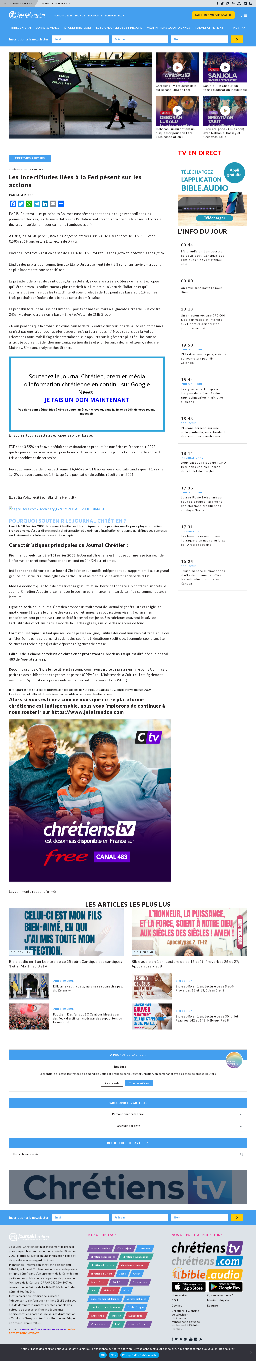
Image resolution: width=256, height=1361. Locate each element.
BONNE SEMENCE (48, 27)
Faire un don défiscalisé (213, 15)
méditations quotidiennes (105, 1307)
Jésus (122, 1273)
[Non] (251, 1352)
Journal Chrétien (60, 526)
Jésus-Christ (98, 1282)
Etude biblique (136, 1307)
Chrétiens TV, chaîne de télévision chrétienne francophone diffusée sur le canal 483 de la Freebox (186, 1320)
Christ (136, 1273)
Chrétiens (144, 1248)
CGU (175, 1300)
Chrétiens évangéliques (136, 1256)
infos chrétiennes (138, 1324)
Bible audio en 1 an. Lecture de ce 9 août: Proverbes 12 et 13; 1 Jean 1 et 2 (206, 988)
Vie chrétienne (99, 1324)
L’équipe (212, 1305)
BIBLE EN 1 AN (21, 27)
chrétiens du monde (102, 1265)
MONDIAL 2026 (63, 15)
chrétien (116, 1315)
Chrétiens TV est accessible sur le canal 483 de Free (176, 87)
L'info (118, 1324)
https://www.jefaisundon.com (88, 712)
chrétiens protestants (133, 1265)
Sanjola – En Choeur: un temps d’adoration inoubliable (225, 87)
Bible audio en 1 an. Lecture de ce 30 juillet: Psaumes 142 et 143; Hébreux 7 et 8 (207, 1018)
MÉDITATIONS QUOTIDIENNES (168, 27)
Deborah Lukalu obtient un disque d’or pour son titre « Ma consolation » (175, 133)
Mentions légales (218, 1300)
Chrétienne (97, 1315)
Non (113, 1355)
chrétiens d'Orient (101, 1273)
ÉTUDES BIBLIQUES (77, 27)
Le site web (112, 1083)
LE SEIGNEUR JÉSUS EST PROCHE (119, 27)
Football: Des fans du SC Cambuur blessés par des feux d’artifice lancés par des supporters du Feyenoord (87, 1018)
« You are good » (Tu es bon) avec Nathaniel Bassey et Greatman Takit (223, 133)
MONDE (80, 15)
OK (103, 1355)
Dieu (93, 1290)
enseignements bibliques (105, 1298)
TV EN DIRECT (200, 152)
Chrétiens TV (114, 654)
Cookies (177, 1305)
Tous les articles (139, 1083)
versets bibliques (136, 1298)
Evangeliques (136, 1315)
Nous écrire (179, 1295)
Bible (126, 1290)
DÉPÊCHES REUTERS (30, 158)
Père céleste (140, 1282)
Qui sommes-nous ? (220, 1295)
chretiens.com (102, 694)
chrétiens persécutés (103, 1256)
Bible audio (110, 1290)
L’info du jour (124, 1248)
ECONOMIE (95, 15)
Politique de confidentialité (139, 1355)
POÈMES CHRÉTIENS (209, 27)
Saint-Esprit (119, 1282)
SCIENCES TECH (114, 15)
